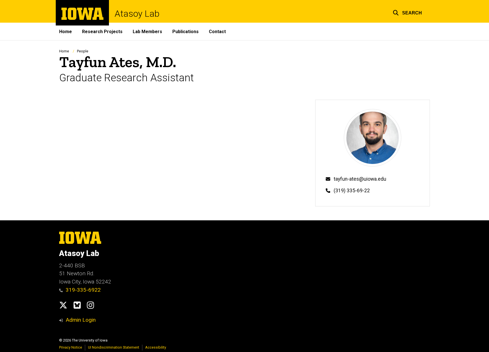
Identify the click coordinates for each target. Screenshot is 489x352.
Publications (185, 31)
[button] (407, 12)
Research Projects (102, 31)
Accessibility (155, 347)
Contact (217, 31)
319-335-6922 (83, 290)
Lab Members (147, 31)
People (82, 51)
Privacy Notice (70, 347)
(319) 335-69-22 (352, 190)
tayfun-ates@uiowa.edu (360, 179)
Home (65, 31)
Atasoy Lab (137, 13)
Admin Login (81, 320)
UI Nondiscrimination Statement (113, 347)
